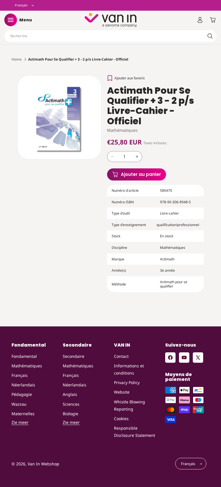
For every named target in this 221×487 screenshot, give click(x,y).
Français (20, 375)
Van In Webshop (43, 464)
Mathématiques (27, 365)
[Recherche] (210, 36)
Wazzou (19, 404)
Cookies (121, 418)
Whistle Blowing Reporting (129, 405)
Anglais (70, 394)
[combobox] (110, 36)
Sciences (71, 404)
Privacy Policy (127, 382)
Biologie (70, 413)
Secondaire (73, 356)
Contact (121, 356)
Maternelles (23, 413)
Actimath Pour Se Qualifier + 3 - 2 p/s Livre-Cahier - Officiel (78, 59)
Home (17, 59)
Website (121, 392)
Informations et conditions (129, 369)
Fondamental (24, 356)
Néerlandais (23, 385)
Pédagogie (22, 394)
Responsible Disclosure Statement (134, 431)
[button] (10, 20)
